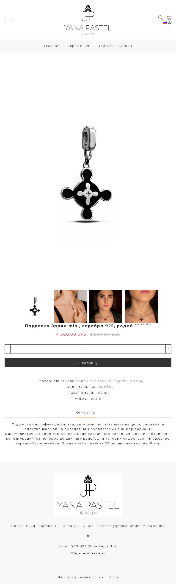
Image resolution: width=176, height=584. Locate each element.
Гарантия (48, 526)
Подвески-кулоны (114, 46)
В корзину (88, 363)
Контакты (69, 526)
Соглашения (23, 526)
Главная (52, 46)
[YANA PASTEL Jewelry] (88, 20)
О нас (88, 526)
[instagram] (88, 537)
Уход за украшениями (118, 526)
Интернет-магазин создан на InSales (88, 577)
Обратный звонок (88, 553)
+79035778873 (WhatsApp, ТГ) (88, 546)
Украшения (78, 46)
